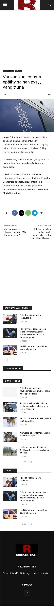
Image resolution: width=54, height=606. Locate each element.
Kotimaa (18, 71)
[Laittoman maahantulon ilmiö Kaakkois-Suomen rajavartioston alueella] (10, 451)
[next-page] (9, 360)
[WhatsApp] (28, 213)
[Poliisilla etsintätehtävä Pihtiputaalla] (10, 319)
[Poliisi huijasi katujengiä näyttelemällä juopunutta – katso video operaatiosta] (10, 392)
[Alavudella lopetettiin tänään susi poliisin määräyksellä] (10, 437)
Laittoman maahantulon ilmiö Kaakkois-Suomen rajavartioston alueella (34, 450)
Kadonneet (8, 323)
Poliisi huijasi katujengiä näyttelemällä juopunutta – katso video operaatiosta (35, 391)
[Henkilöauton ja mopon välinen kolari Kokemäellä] (10, 350)
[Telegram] (35, 213)
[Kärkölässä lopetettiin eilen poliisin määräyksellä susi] (10, 422)
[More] (41, 213)
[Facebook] (15, 213)
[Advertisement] (27, 38)
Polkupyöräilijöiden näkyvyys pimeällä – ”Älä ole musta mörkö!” (14, 232)
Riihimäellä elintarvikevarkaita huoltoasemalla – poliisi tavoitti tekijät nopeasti (34, 406)
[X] (21, 213)
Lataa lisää (26, 462)
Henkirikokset (8, 71)
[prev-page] (4, 360)
